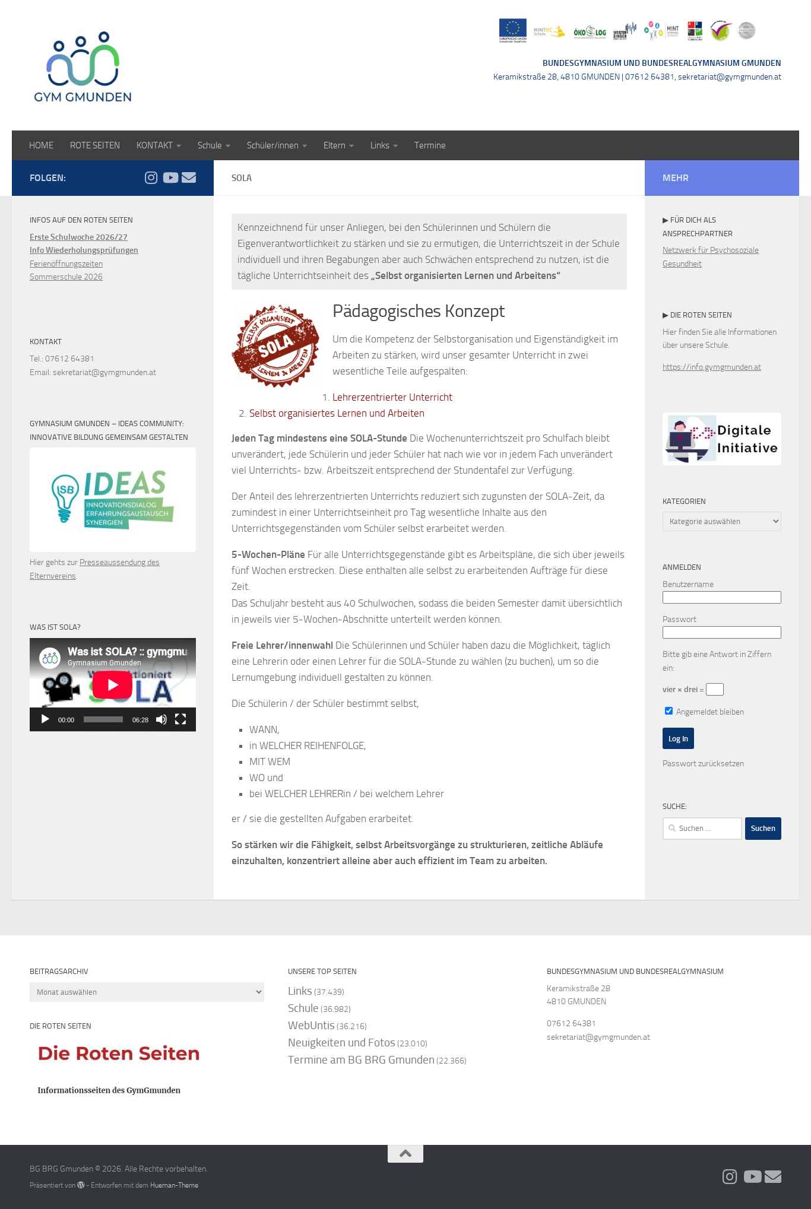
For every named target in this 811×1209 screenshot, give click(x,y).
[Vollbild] (180, 719)
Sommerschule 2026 (66, 277)
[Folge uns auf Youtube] (170, 177)
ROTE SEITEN (95, 145)
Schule (210, 145)
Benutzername (688, 584)
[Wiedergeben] (45, 719)
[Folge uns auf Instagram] (151, 177)
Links (379, 145)
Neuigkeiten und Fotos (341, 1042)
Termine (430, 145)
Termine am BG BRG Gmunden (361, 1060)
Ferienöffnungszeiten (66, 264)
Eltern (335, 145)
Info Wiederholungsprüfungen (84, 250)
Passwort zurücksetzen (703, 764)
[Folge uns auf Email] (189, 177)
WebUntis (311, 1025)
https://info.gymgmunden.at (712, 367)
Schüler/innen (273, 145)
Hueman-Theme (174, 1185)
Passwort (679, 619)
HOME (41, 145)
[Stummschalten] (161, 719)
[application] (113, 685)
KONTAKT (155, 145)
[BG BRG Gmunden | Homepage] (83, 65)
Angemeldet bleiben (709, 712)
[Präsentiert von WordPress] (80, 1185)
